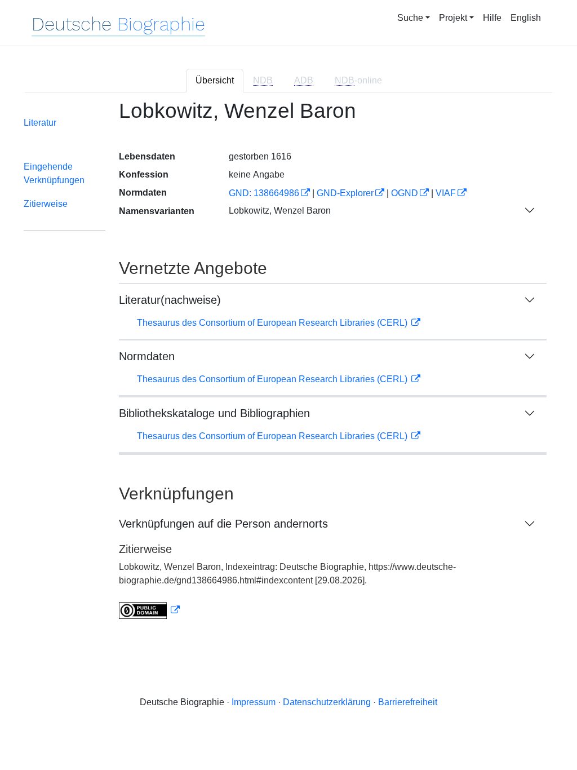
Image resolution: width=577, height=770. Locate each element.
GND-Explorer (345, 193)
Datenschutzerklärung (327, 702)
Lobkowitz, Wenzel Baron (280, 210)
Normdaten (147, 356)
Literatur (40, 122)
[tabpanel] (288, 366)
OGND (404, 193)
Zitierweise (46, 204)
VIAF (446, 193)
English (526, 18)
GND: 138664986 (264, 193)
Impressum (254, 702)
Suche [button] (410, 18)
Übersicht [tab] (215, 80)
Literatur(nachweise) (170, 300)
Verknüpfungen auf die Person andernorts (223, 523)
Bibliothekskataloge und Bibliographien (214, 413)
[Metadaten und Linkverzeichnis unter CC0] (149, 610)
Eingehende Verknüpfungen (54, 173)
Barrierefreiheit (407, 702)
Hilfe (492, 18)
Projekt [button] (453, 18)
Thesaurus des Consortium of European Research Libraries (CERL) (273, 323)
